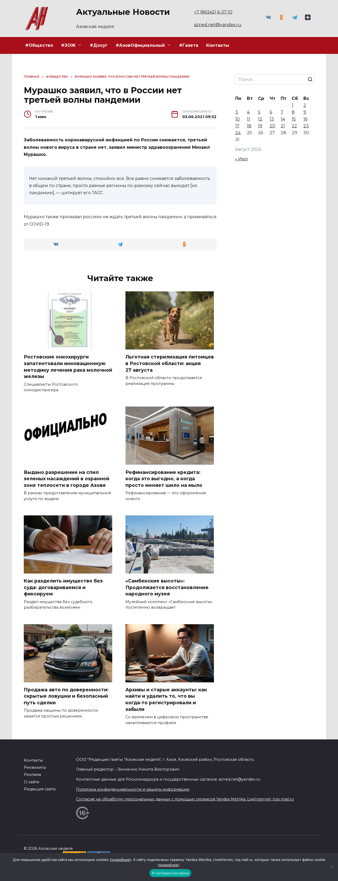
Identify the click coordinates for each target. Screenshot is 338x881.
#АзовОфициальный (140, 45)
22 (294, 125)
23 (306, 125)
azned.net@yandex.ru (217, 24)
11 (248, 119)
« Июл (241, 158)
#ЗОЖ (68, 45)
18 (249, 125)
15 (294, 119)
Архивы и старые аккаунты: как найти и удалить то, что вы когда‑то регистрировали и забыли (166, 699)
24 (238, 132)
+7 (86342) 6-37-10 (213, 12)
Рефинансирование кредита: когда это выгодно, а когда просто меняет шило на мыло (163, 478)
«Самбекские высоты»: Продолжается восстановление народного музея (167, 587)
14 (283, 119)
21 (283, 125)
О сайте (31, 782)
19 (260, 125)
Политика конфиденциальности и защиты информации (132, 789)
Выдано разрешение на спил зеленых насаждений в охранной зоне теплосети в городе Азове (66, 478)
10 (237, 119)
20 (272, 125)
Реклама (32, 774)
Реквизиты (35, 767)
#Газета (188, 45)
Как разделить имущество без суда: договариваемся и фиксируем (63, 587)
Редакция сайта (39, 789)
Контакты (217, 45)
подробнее (120, 859)
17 (237, 125)
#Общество (39, 45)
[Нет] (331, 867)
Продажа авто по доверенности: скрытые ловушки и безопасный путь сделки (66, 696)
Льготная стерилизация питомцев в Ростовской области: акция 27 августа (169, 363)
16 (305, 119)
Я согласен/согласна (170, 873)
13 (272, 119)
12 (260, 119)
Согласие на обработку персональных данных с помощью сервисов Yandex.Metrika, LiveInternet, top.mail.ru (185, 799)
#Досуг (99, 45)
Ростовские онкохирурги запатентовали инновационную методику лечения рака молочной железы (68, 366)
